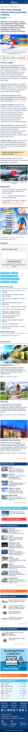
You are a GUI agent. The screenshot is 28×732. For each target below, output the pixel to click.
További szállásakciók (20, 585)
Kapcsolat (13, 703)
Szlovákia (13, 282)
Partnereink (4, 707)
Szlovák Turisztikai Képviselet (17, 237)
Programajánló (5, 273)
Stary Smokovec (21, 71)
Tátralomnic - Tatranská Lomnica (10, 279)
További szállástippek (21, 458)
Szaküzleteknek (14, 716)
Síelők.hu (14, 2)
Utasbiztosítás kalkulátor (14, 519)
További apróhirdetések (20, 644)
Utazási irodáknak (5, 718)
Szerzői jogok (23, 705)
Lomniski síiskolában (20, 101)
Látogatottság (4, 705)
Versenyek (14, 273)
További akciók (22, 623)
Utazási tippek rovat (15, 6)
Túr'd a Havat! (17, 154)
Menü (2, 2)
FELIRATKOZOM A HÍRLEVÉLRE (10, 675)
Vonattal (4, 196)
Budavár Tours (5, 282)
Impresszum (4, 703)
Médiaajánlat (23, 703)
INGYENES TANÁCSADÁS (9, 591)
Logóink (13, 707)
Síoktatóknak (21, 718)
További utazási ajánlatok (19, 502)
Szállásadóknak (5, 716)
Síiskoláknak (14, 718)
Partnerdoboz (23, 707)
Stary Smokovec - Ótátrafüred (9, 276)
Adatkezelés (14, 705)
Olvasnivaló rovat (4, 6)
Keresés (26, 2)
